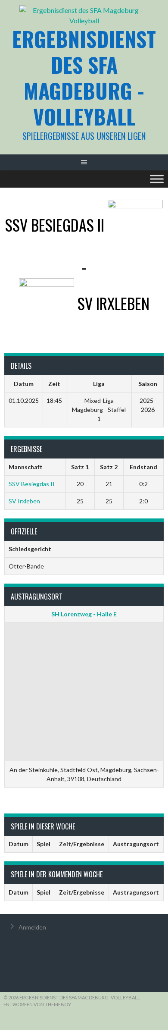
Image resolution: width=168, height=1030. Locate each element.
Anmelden (32, 927)
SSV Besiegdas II (32, 483)
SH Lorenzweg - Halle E (84, 614)
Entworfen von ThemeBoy (37, 1004)
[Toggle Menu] (157, 179)
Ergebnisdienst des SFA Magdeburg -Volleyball (84, 77)
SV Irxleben (24, 501)
